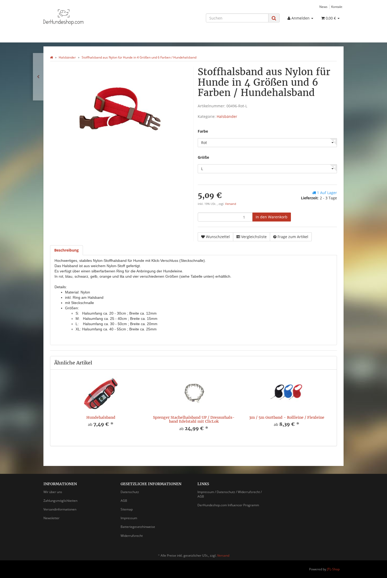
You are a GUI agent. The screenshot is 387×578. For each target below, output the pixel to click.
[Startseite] (51, 57)
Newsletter (51, 518)
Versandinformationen (59, 509)
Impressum (129, 518)
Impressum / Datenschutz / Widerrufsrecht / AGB (229, 494)
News (323, 6)
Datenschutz (130, 492)
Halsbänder (227, 116)
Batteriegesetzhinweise (138, 526)
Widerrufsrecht (132, 535)
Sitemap (127, 509)
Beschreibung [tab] (66, 250)
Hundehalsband (100, 417)
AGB (124, 500)
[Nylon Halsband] (38, 76)
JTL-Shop (333, 569)
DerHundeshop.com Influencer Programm (228, 505)
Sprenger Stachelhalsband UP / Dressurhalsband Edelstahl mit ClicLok (194, 419)
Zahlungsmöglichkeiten (60, 500)
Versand (230, 204)
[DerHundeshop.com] (90, 17)
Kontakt (336, 6)
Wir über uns (52, 492)
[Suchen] (274, 18)
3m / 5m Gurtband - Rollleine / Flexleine (286, 417)
